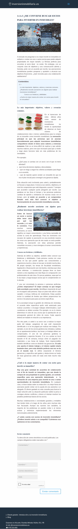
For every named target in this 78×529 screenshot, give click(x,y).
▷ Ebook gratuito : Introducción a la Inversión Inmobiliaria (26, 515)
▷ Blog (8, 517)
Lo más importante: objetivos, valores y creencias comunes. (39, 87)
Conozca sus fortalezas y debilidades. (35, 94)
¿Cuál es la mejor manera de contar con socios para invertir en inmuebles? (39, 98)
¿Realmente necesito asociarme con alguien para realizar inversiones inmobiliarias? (38, 91)
